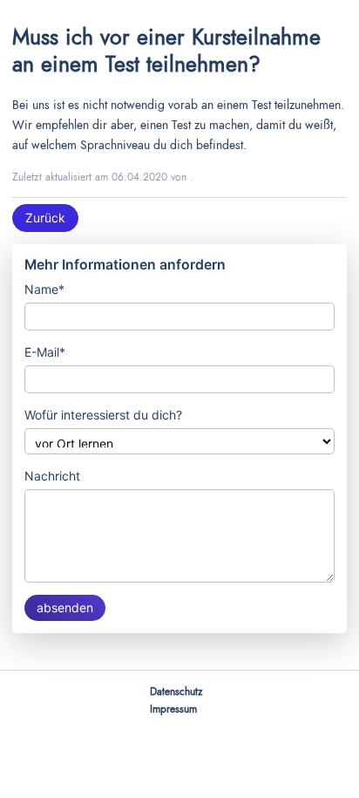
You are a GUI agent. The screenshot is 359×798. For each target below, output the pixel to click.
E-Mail (44, 351)
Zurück (45, 217)
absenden (65, 607)
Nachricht (52, 475)
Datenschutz (176, 691)
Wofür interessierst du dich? (103, 414)
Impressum (173, 708)
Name (44, 289)
